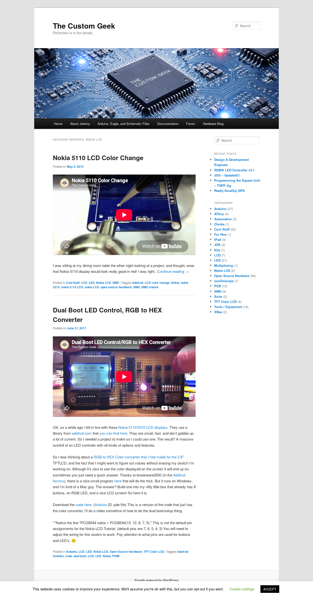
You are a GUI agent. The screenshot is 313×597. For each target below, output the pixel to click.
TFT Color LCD (154, 551)
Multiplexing (223, 265)
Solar (218, 296)
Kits (217, 250)
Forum (190, 123)
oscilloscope (224, 280)
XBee (218, 312)
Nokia (175, 282)
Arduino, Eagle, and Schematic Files (123, 123)
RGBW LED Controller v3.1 (234, 170)
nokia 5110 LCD (72, 287)
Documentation (168, 123)
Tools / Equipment (228, 306)
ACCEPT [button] (269, 589)
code (68, 556)
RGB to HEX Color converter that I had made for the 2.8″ (139, 456)
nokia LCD (92, 287)
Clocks (219, 224)
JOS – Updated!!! (227, 175)
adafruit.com (82, 433)
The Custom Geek (84, 25)
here (118, 480)
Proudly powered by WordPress (156, 580)
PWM (115, 556)
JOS (217, 244)
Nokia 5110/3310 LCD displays (143, 427)
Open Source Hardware (126, 551)
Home (58, 123)
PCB (217, 286)
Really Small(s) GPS (229, 190)
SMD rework (149, 287)
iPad (217, 239)
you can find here (113, 433)
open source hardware (116, 287)
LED (92, 282)
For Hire (220, 234)
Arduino (101, 504)
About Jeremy (80, 123)
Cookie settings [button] (242, 588)
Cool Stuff (73, 282)
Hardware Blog (213, 123)
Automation (223, 219)
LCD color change (157, 282)
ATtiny (219, 213)
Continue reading (173, 271)
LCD (84, 282)
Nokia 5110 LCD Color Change (98, 157)
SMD (115, 282)
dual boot (80, 556)
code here (83, 504)
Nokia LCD (103, 282)
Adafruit (137, 282)
